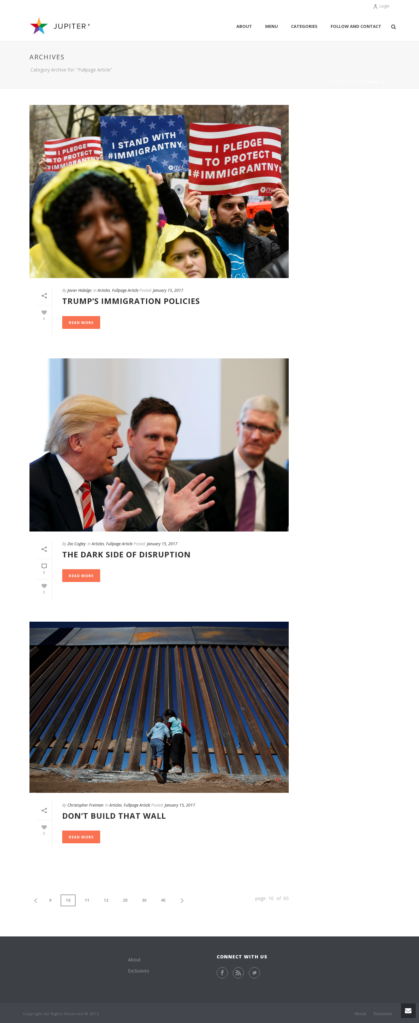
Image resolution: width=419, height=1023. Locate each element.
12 (106, 900)
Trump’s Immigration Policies (131, 300)
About (244, 26)
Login (384, 6)
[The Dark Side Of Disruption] (159, 445)
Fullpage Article (125, 290)
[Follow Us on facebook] (222, 972)
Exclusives (138, 971)
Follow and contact (356, 26)
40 (163, 900)
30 (144, 900)
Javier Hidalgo (79, 290)
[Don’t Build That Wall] (159, 707)
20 (125, 900)
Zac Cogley (76, 544)
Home (336, 82)
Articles (355, 82)
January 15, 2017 (168, 290)
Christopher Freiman (85, 805)
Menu (271, 26)
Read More (81, 322)
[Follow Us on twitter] (254, 972)
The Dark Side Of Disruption (126, 554)
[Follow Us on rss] (238, 972)
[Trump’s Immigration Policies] (159, 191)
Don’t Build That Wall (114, 815)
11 (87, 900)
